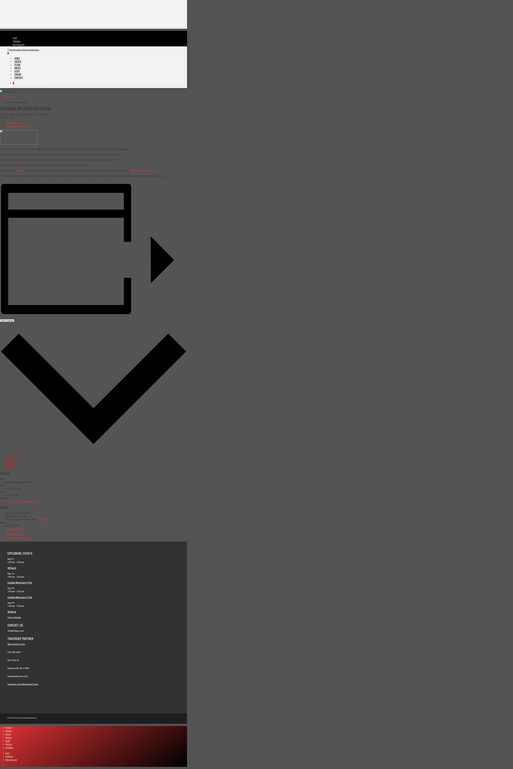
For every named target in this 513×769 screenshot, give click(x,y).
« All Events (5, 97)
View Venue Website (15, 529)
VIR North (11, 568)
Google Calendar (13, 457)
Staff (7, 740)
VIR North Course (14, 123)
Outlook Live (11, 467)
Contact (9, 747)
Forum (8, 744)
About (8, 737)
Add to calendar (7, 321)
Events (8, 730)
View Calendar (14, 617)
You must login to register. (142, 170)
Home (8, 727)
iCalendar (9, 461)
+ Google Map (43, 519)
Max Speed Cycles (16, 644)
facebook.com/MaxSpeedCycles (22, 684)
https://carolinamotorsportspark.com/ (22, 501)
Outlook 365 (11, 464)
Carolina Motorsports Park (18, 126)
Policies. (20, 170)
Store (8, 734)
